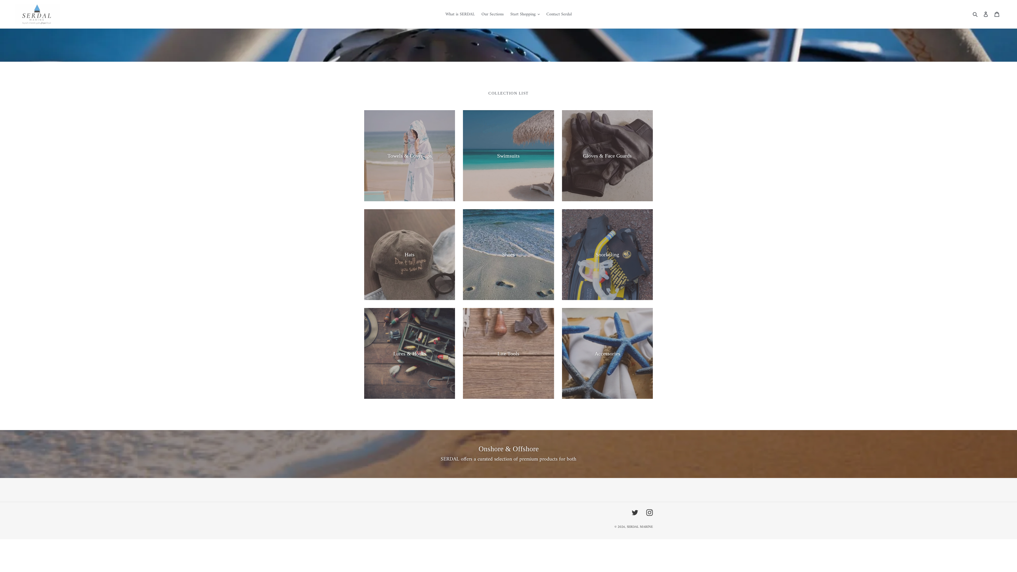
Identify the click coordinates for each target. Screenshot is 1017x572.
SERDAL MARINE (640, 527)
